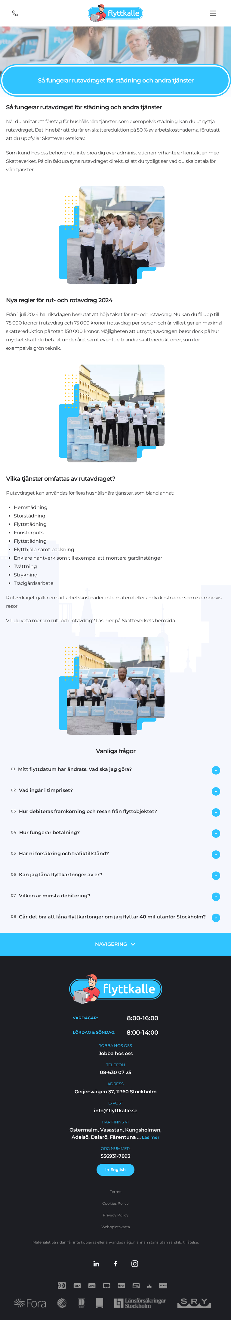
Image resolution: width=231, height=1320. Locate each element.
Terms (115, 1191)
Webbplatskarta (115, 1227)
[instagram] (134, 1263)
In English (115, 1169)
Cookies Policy (115, 1203)
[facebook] (115, 1263)
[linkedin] (96, 1263)
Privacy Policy (115, 1215)
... (147, 1137)
